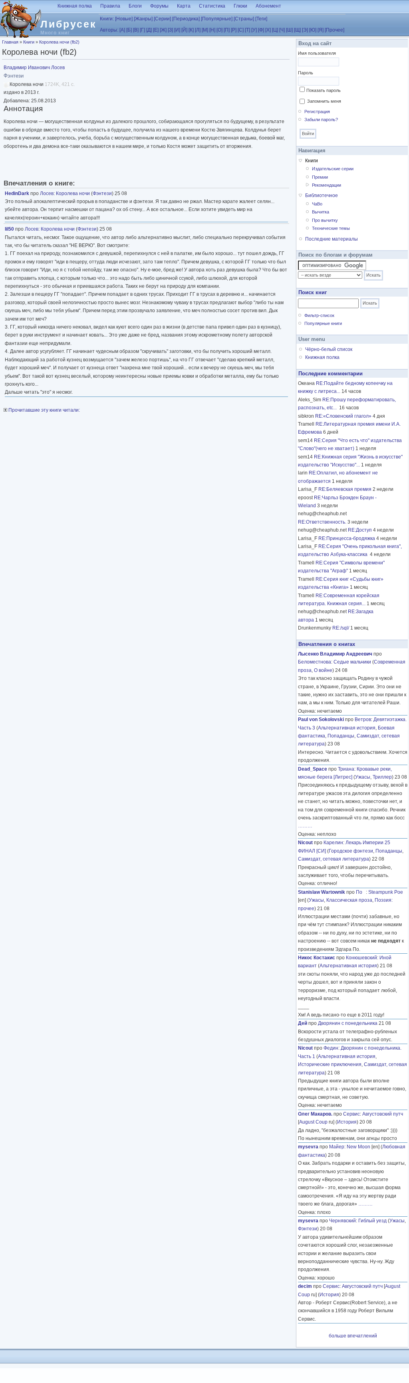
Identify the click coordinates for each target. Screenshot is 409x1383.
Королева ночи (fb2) (59, 42)
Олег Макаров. (315, 1114)
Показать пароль (323, 90)
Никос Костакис (316, 958)
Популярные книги (323, 323)
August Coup (313, 1122)
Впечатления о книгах (326, 644)
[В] (136, 30)
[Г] (142, 30)
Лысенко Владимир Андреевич (335, 654)
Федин (331, 1048)
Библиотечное (321, 195)
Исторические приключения (329, 1064)
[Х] (268, 30)
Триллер (382, 777)
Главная (10, 42)
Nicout (305, 842)
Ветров (363, 719)
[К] (191, 30)
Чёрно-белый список (328, 349)
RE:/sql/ (340, 628)
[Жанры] (143, 19)
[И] (177, 30)
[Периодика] (186, 19)
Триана (346, 769)
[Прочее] (334, 30)
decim (305, 1286)
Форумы (159, 6)
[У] (254, 30)
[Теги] (261, 19)
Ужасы (362, 777)
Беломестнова (314, 662)
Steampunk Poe (385, 892)
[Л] (198, 30)
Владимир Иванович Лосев (34, 67)
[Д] (149, 30)
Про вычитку (325, 220)
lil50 (9, 229)
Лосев (47, 193)
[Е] (156, 30)
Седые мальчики (352, 662)
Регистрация (317, 111)
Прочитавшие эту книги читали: (43, 410)
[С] (241, 30)
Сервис (351, 1114)
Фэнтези (102, 193)
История (347, 1122)
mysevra (308, 1147)
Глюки (240, 6)
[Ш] (289, 30)
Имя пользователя (317, 53)
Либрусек (68, 24)
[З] (170, 30)
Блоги (135, 6)
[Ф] (261, 30)
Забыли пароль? (321, 119)
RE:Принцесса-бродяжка (346, 538)
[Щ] (297, 30)
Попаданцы (341, 736)
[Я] (321, 30)
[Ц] (275, 30)
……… (305, 826)
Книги (28, 42)
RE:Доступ (360, 530)
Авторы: (109, 30)
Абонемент (268, 6)
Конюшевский (361, 958)
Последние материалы (331, 239)
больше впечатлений (353, 1336)
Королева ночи (73, 193)
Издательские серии (332, 168)
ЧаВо (317, 203)
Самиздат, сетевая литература (333, 859)
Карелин (333, 842)
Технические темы (331, 228)
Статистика (212, 6)
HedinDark (17, 193)
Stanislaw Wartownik (321, 892)
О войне (323, 670)
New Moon (358, 1147)
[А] (122, 30)
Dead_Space (312, 769)
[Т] (247, 30)
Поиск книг (312, 292)
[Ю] (312, 30)
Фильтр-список (319, 315)
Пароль (305, 72)
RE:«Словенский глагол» (343, 416)
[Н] (212, 30)
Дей (302, 1023)
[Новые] (124, 19)
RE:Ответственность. (322, 522)
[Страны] (244, 19)
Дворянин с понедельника (347, 1023)
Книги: (107, 19)
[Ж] (163, 30)
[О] (219, 30)
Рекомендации (326, 185)
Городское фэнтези (351, 851)
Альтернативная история (346, 728)
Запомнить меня (324, 101)
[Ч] (282, 30)
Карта (184, 6)
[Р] (233, 30)
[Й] (184, 30)
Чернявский (342, 1221)
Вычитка (320, 211)
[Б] (129, 30)
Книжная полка (75, 6)
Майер (336, 1147)
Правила (110, 6)
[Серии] (162, 19)
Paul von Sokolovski (321, 719)
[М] (205, 30)
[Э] (305, 30)
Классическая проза (349, 900)
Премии (320, 177)
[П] (227, 30)
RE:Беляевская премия (344, 489)
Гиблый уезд (372, 1221)
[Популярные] (216, 19)
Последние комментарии (330, 374)
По (361, 892)
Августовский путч (382, 1114)
